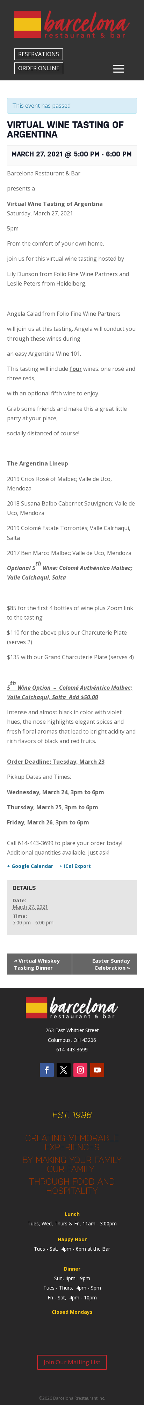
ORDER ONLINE (38, 68)
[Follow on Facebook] (47, 1070)
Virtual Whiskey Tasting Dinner (37, 964)
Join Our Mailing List (72, 1362)
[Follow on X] (64, 1070)
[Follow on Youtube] (97, 1070)
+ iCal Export (75, 866)
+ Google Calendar (30, 866)
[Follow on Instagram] (80, 1070)
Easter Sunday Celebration (111, 964)
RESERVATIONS (38, 54)
